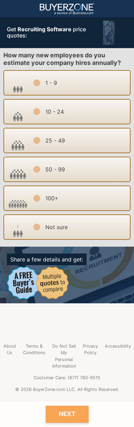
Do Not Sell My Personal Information (64, 356)
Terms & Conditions (34, 349)
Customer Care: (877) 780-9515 (67, 377)
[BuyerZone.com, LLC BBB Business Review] (67, 323)
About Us (9, 349)
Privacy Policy (90, 349)
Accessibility (118, 346)
